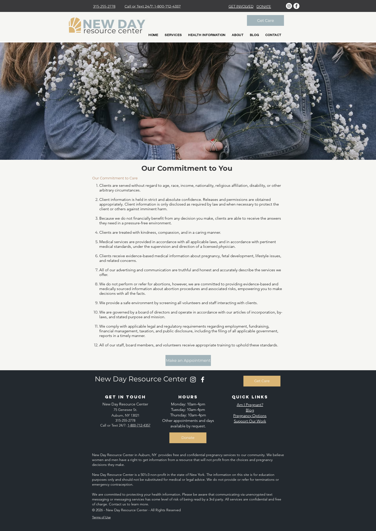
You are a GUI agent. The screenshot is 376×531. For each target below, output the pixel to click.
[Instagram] (193, 379)
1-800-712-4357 (168, 6)
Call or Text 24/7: (140, 6)
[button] (173, 35)
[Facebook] (202, 379)
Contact (115, 504)
